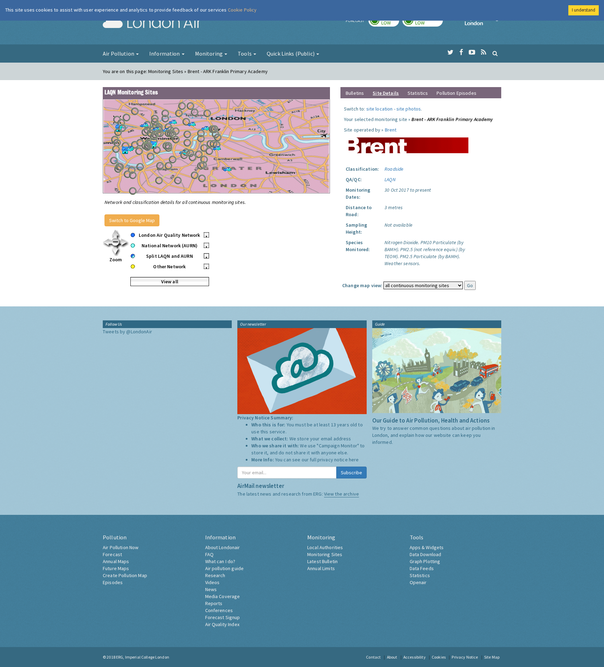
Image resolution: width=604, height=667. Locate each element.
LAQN (390, 179)
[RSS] (483, 52)
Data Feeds (422, 568)
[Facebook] (461, 52)
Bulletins (355, 93)
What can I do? (220, 561)
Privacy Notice (465, 657)
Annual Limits (321, 568)
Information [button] (165, 53)
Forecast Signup (222, 617)
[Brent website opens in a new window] (406, 143)
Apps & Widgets (427, 547)
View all (169, 281)
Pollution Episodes (456, 93)
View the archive (341, 494)
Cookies (439, 657)
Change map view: (362, 285)
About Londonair (222, 547)
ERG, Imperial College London (142, 657)
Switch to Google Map (132, 220)
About (392, 657)
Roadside (393, 169)
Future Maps (116, 568)
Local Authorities (325, 547)
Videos (212, 582)
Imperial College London (483, 23)
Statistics (418, 93)
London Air (152, 23)
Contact (373, 657)
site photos (408, 109)
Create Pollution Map (125, 575)
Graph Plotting (425, 561)
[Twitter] (450, 52)
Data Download (425, 554)
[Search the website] (495, 53)
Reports (214, 603)
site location (379, 109)
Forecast (112, 554)
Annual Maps (116, 561)
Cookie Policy (242, 10)
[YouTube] (472, 52)
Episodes (113, 582)
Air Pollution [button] (119, 53)
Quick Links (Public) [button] (291, 53)
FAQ (209, 554)
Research (215, 575)
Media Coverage (222, 596)
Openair (418, 582)
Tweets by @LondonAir (127, 331)
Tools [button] (245, 53)
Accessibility (414, 657)
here (354, 459)
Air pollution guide (224, 568)
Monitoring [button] (209, 53)
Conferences (219, 610)
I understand (583, 10)
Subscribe (351, 472)
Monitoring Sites (324, 554)
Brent (391, 130)
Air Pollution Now (120, 547)
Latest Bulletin (322, 561)
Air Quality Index (222, 624)
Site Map (491, 657)
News (211, 589)
